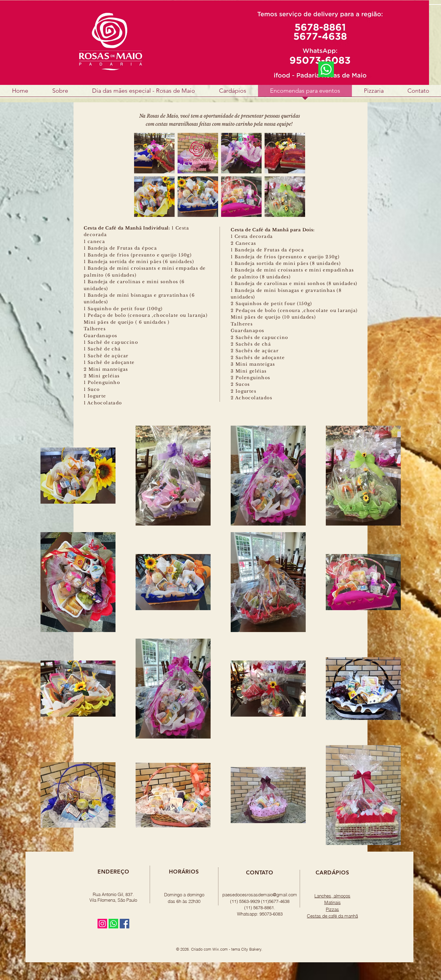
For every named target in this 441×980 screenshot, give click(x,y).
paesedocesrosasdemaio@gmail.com (259, 895)
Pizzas (332, 909)
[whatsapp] (113, 923)
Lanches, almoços (332, 896)
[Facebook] (124, 923)
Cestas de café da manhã (332, 916)
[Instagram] (102, 923)
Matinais (332, 902)
